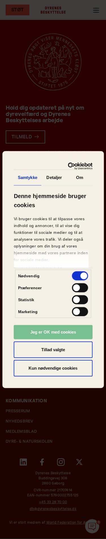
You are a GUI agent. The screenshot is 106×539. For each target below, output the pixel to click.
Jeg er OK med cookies (53, 332)
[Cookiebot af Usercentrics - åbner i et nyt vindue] (70, 166)
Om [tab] (79, 177)
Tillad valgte (53, 349)
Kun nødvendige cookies (53, 368)
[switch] (80, 287)
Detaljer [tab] (54, 177)
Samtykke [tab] (27, 177)
